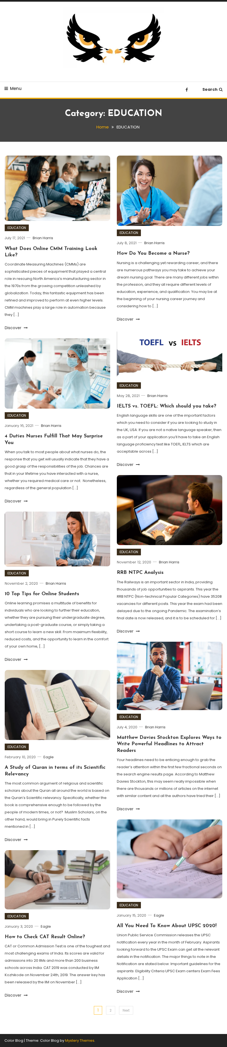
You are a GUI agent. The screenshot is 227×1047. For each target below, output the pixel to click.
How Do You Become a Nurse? (153, 253)
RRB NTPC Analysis (140, 572)
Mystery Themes (79, 1040)
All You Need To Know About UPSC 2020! (166, 926)
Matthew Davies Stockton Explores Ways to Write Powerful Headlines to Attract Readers (169, 744)
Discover (13, 328)
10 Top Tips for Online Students (42, 594)
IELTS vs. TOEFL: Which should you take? (166, 406)
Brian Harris (43, 238)
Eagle (48, 757)
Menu (16, 88)
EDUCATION (16, 227)
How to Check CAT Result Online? (45, 937)
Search (210, 89)
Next (126, 1010)
